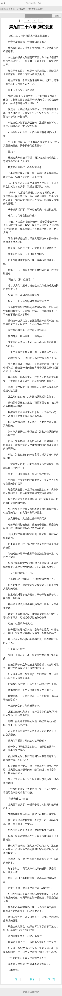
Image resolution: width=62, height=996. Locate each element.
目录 (32, 979)
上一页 (13, 979)
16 (27, 20)
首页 (3, 3)
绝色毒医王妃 (35, 9)
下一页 (51, 979)
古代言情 (21, 9)
